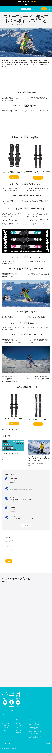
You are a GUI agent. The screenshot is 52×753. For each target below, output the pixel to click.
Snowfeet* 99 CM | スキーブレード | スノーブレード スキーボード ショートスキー (36, 646)
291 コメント (6, 459)
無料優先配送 (26, 4)
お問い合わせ (19, 723)
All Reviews (19, 725)
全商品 (44, 9)
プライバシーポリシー (34, 540)
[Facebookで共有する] (6, 429)
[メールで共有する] (16, 429)
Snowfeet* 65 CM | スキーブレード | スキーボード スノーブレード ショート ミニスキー (12, 646)
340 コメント (37, 24)
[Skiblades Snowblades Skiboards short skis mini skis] (26, 293)
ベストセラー (5, 730)
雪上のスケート (5, 723)
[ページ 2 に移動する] (29, 525)
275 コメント (32, 465)
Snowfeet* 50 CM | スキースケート (36, 611)
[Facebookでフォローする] (3, 743)
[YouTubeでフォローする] (9, 743)
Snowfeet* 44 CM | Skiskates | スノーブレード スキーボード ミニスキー (11, 613)
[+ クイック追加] (23, 607)
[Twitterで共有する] (9, 429)
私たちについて (19, 732)
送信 (9, 561)
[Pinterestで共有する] (13, 429)
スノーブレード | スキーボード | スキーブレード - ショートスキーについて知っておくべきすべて (38, 458)
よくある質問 (19, 730)
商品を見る (14, 177)
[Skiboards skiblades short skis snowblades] (26, 241)
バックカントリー (6, 727)
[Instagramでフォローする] (6, 743)
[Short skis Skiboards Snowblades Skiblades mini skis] (26, 359)
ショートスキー (5, 725)
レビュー (18, 727)
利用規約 (43, 540)
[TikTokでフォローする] (12, 743)
